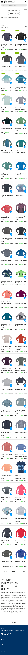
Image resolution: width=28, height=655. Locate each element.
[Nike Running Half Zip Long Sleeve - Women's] (7, 294)
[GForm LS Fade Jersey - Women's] (7, 79)
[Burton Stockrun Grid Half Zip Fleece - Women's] (21, 36)
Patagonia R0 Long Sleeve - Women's (7, 196)
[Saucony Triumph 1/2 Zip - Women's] (21, 533)
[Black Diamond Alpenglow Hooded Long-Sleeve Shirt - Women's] (21, 338)
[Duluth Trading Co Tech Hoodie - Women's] (21, 58)
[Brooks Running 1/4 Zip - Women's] (21, 273)
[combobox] (14, 5)
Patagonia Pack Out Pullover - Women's (5, 410)
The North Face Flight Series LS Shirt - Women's (6, 369)
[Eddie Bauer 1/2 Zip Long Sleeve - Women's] (7, 58)
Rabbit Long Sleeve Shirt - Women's (7, 281)
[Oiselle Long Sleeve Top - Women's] (7, 120)
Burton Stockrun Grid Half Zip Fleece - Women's (21, 45)
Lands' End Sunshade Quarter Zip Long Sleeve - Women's (20, 303)
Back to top (14, 622)
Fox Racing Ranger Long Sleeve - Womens (20, 87)
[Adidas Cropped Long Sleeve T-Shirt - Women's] (21, 381)
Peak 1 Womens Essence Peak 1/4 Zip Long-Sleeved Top (20, 520)
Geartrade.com (6, 651)
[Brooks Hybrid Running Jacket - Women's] (21, 553)
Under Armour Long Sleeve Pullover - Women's (21, 455)
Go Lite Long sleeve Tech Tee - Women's (20, 173)
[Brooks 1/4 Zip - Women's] (21, 252)
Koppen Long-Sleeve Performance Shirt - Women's (5, 217)
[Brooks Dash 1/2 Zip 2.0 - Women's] (21, 120)
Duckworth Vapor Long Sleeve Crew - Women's (20, 369)
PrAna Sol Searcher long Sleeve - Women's (6, 562)
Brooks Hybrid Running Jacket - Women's (20, 562)
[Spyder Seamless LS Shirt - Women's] (21, 424)
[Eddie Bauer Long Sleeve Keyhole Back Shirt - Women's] (7, 467)
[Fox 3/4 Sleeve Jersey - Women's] (7, 100)
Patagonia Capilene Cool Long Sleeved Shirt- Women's (6, 240)
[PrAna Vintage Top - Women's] (21, 187)
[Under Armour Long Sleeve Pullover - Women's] (21, 447)
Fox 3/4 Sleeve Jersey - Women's (6, 108)
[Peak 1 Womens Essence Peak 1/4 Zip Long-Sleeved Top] (21, 510)
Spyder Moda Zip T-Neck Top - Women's (20, 325)
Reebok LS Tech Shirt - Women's (6, 498)
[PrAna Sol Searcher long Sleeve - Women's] (7, 553)
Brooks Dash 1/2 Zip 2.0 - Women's (20, 129)
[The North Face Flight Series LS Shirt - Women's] (7, 361)
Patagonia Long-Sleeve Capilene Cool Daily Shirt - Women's (7, 348)
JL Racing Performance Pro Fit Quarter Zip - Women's (7, 151)
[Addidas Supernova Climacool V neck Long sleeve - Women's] (21, 143)
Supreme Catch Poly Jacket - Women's (5, 519)
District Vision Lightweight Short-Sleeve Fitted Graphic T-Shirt (21, 477)
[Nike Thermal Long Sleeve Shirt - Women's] (21, 230)
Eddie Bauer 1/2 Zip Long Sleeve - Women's (6, 67)
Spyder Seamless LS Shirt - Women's (21, 433)
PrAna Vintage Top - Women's (19, 196)
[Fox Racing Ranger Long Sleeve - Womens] (21, 79)
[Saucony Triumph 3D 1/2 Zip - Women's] (21, 490)
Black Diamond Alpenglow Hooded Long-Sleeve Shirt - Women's (21, 348)
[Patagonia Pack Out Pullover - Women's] (7, 402)
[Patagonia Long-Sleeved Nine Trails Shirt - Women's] (7, 165)
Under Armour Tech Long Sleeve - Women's (6, 261)
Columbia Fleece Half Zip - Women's (7, 455)
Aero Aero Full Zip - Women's (5, 541)
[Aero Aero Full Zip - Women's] (7, 533)
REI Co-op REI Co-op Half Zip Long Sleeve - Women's (6, 45)
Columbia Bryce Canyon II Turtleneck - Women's (7, 390)
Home (2, 17)
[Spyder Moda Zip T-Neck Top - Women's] (21, 316)
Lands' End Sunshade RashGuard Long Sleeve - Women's (6, 325)
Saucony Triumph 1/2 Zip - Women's (21, 541)
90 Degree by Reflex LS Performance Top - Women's (20, 411)
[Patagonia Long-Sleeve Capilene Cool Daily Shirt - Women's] (7, 338)
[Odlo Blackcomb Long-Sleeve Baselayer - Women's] (21, 208)
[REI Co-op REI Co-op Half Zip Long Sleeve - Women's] (7, 36)
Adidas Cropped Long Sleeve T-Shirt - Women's (20, 390)
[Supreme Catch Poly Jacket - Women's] (7, 510)
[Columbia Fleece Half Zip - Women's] (7, 446)
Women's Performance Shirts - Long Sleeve (11, 17)
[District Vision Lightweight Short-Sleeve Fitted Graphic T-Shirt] (21, 467)
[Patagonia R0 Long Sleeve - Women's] (7, 187)
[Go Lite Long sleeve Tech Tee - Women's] (21, 165)
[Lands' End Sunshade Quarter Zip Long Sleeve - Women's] (21, 294)
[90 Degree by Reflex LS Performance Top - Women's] (21, 402)
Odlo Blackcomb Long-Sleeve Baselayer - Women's (20, 217)
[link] (5, 571)
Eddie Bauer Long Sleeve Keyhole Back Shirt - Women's (6, 477)
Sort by (2, 25)
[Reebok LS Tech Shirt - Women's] (7, 489)
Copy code (18, 13)
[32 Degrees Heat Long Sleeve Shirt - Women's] (21, 100)
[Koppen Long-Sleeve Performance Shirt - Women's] (7, 208)
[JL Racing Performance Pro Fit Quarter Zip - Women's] (7, 143)
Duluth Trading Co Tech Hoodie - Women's (20, 67)
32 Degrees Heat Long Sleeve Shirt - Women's (20, 108)
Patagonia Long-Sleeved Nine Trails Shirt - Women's (6, 174)
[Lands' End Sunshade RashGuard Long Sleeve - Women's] (7, 316)
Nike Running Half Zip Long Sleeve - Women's (6, 302)
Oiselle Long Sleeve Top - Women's (6, 129)
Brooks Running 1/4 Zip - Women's (20, 282)
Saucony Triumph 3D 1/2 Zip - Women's (20, 498)
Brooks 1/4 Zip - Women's (21, 260)
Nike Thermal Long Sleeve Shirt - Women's (21, 239)
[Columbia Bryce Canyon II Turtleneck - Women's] (7, 381)
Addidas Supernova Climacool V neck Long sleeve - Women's (20, 152)
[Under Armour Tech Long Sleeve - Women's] (7, 252)
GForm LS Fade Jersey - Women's (6, 87)
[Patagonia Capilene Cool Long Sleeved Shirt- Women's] (7, 230)
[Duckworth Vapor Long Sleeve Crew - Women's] (21, 361)
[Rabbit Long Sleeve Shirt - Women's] (7, 273)
